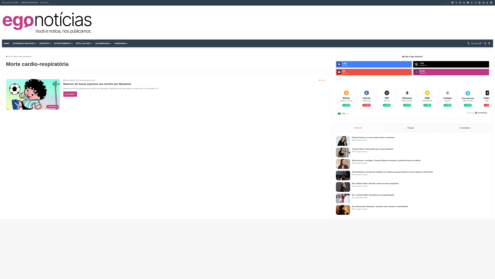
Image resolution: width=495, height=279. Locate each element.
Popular (410, 128)
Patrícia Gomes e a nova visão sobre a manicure (373, 137)
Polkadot (488, 98)
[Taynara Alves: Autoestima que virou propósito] (343, 152)
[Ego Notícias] (47, 22)
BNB (427, 98)
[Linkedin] (464, 2)
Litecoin (366, 98)
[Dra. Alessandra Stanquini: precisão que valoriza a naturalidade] (343, 210)
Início (9, 56)
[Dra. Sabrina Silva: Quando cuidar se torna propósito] (343, 187)
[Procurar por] (489, 43)
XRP (387, 98)
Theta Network (467, 98)
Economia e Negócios (23, 43)
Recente (358, 128)
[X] (456, 2)
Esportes (44, 43)
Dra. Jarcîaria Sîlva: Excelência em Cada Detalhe (373, 195)
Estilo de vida (83, 43)
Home (6, 43)
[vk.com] (483, 2)
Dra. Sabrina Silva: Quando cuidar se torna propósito (375, 183)
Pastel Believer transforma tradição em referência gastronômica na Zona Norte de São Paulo (392, 172)
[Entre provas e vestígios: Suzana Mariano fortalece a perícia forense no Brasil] (343, 164)
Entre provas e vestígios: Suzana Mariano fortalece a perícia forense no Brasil (69, 2)
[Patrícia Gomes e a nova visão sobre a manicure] (343, 141)
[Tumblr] (472, 2)
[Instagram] (476, 2)
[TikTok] (487, 2)
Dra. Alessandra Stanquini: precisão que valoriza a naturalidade (380, 206)
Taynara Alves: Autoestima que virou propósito (372, 149)
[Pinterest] (460, 2)
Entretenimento (62, 43)
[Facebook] (452, 2)
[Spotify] (479, 2)
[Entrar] (491, 2)
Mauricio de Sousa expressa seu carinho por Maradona (97, 84)
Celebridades (102, 43)
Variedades (120, 43)
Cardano (447, 98)
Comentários (464, 128)
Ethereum (407, 98)
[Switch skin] (485, 43)
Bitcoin (346, 98)
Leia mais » (70, 94)
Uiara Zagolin (70, 80)
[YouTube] (468, 2)
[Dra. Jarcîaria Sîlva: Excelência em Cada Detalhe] (343, 198)
